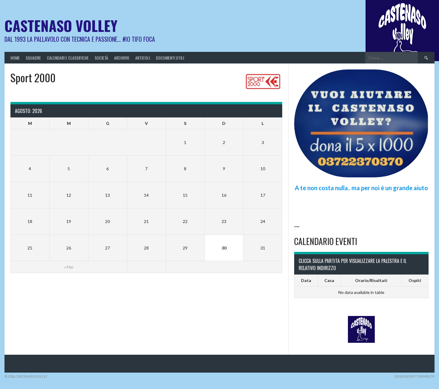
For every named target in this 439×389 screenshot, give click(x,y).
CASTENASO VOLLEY (60, 25)
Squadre (33, 58)
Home (15, 58)
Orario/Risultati (371, 280)
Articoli (142, 58)
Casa (329, 280)
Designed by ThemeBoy (415, 376)
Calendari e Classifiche (68, 58)
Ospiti (415, 280)
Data (306, 280)
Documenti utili (170, 58)
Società (101, 58)
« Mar (69, 266)
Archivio (121, 58)
